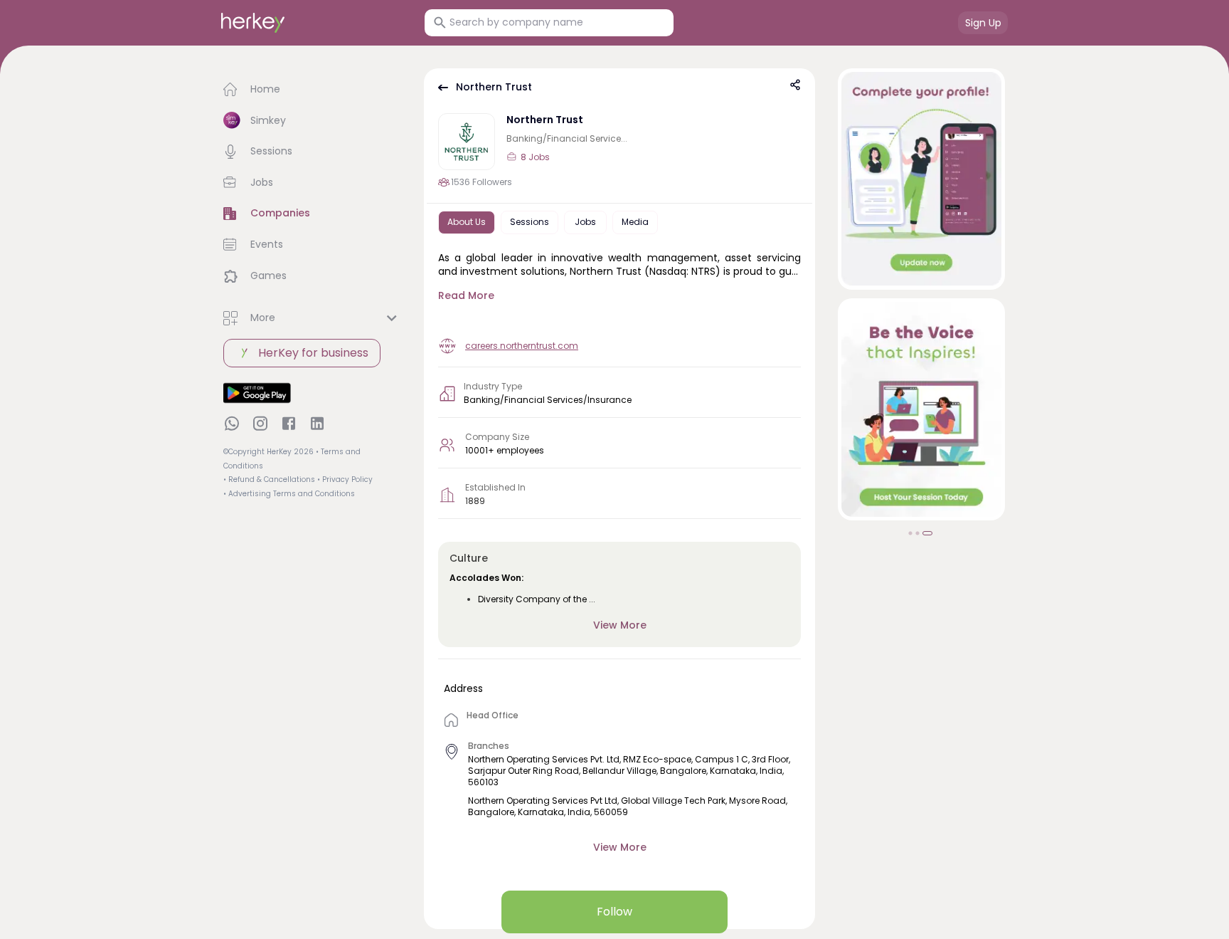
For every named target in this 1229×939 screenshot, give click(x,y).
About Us (466, 222)
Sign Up (983, 23)
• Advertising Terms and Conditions (289, 493)
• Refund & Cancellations (269, 479)
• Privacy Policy (345, 479)
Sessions (529, 222)
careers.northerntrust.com (521, 346)
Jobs (585, 222)
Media (635, 222)
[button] (312, 89)
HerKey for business (313, 353)
